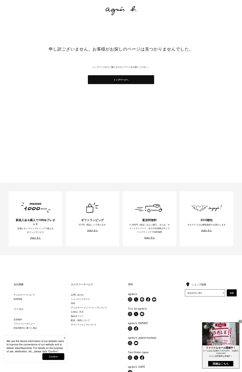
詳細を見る (35, 237)
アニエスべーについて (24, 294)
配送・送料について (80, 320)
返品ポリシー (77, 315)
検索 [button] (232, 292)
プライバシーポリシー (24, 323)
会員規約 (18, 319)
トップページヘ (121, 79)
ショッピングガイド (80, 298)
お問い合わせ (77, 294)
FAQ (73, 303)
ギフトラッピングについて (83, 324)
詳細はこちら (221, 363)
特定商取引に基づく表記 (25, 327)
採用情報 (18, 298)
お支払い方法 (77, 311)
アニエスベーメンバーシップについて (89, 307)
